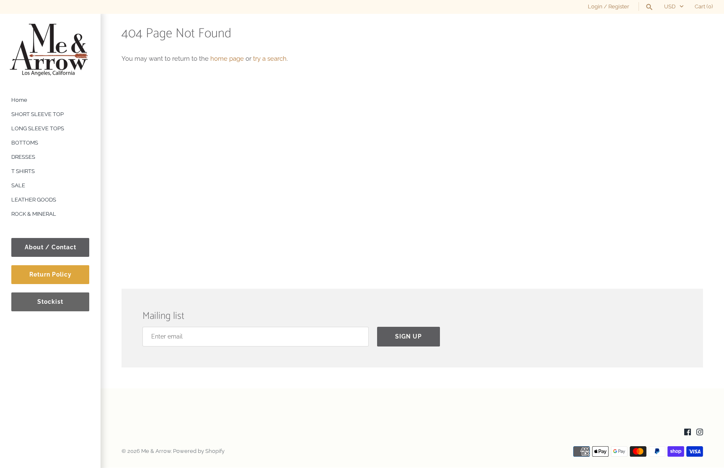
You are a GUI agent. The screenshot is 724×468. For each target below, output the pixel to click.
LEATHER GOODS (33, 200)
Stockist (50, 301)
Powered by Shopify (199, 451)
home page (227, 58)
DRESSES (23, 157)
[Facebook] (687, 433)
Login (595, 6)
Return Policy (50, 274)
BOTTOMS (24, 143)
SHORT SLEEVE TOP (37, 114)
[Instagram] (699, 433)
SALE (18, 185)
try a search (270, 58)
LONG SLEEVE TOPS (37, 128)
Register (618, 6)
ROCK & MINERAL (33, 214)
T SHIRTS (23, 171)
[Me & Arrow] (50, 49)
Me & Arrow (156, 451)
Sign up (408, 336)
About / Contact (50, 247)
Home (19, 100)
